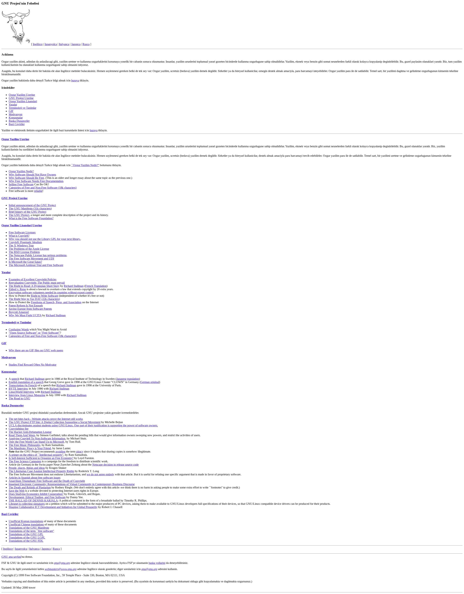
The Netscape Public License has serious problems (38, 255)
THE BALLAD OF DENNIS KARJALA (33, 500)
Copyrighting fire (18, 428)
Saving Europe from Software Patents (30, 308)
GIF (11, 111)
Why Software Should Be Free (26, 177)
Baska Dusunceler (19, 120)
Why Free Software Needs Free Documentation (36, 181)
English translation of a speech (26, 382)
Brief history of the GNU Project (27, 211)
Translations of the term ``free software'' (31, 531)
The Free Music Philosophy (24, 445)
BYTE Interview (18, 388)
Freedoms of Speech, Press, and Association (56, 302)
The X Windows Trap (21, 245)
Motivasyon (15, 114)
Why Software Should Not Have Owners (32, 174)
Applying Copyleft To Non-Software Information (37, 438)
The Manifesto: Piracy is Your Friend (30, 448)
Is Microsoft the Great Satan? (25, 261)
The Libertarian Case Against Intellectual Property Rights (41, 471)
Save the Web (16, 490)
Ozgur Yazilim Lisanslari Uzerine (21, 225)
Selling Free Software (21, 184)
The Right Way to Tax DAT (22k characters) (34, 299)
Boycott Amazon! (19, 312)
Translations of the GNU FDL (26, 540)
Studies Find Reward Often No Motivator (32, 364)
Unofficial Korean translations (26, 521)
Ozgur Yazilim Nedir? (21, 171)
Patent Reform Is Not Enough (26, 305)
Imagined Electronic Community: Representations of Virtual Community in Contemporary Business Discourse (72, 484)
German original (149, 382)
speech (15, 378)
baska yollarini (157, 562)
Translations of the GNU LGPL (27, 537)
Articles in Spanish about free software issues (34, 477)
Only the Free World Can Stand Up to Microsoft (36, 441)
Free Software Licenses (22, 232)
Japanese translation (127, 378)
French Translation (96, 285)
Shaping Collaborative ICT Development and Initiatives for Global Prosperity (53, 507)
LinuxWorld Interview (21, 391)
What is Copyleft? (19, 235)
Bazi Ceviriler (17, 124)
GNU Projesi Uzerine (21, 98)
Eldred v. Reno (17, 289)
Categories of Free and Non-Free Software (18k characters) (42, 187)
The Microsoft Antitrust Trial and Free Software (36, 265)
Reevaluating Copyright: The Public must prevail (37, 282)
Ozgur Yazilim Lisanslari (23, 101)
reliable (38, 190)
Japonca (75, 44)
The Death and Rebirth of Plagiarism (30, 487)
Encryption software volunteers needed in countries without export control (51, 292)
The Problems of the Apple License (29, 248)
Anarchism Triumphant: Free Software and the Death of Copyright (47, 480)
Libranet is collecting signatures (27, 503)
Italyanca (64, 44)
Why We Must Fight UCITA (25, 315)
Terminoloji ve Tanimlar (22, 107)
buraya (75, 80)
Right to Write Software (44, 295)
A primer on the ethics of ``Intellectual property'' (36, 454)
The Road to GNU (19, 398)
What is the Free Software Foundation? (31, 218)
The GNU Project (19, 215)
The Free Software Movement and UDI (31, 258)
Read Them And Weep (22, 435)
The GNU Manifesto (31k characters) (30, 208)
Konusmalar (16, 117)
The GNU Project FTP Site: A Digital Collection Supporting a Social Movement (54, 422)
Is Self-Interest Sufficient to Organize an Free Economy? (41, 458)
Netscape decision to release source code (115, 464)
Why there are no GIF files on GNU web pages (36, 350)
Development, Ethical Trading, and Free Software (37, 497)
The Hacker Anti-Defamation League (30, 431)
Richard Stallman (74, 285)
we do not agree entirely (100, 474)
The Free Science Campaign (25, 461)
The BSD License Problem (24, 252)
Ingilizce (38, 44)
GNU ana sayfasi (11, 556)
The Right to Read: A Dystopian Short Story (34, 285)
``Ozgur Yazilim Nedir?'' (85, 165)
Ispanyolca (51, 44)
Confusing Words (19, 329)
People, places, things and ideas (27, 467)
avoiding (60, 451)
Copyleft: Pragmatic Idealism (25, 242)
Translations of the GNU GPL (26, 534)
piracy (79, 451)
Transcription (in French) (23, 385)
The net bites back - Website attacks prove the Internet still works (46, 418)
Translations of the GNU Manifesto (29, 527)
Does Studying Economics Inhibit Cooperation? (36, 494)
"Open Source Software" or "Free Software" (34, 332)
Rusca (86, 44)
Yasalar (13, 104)
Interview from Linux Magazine (27, 395)
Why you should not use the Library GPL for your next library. (44, 239)
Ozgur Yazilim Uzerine (22, 94)
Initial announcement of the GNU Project (32, 205)
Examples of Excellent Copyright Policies (32, 279)
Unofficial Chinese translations (26, 524)
